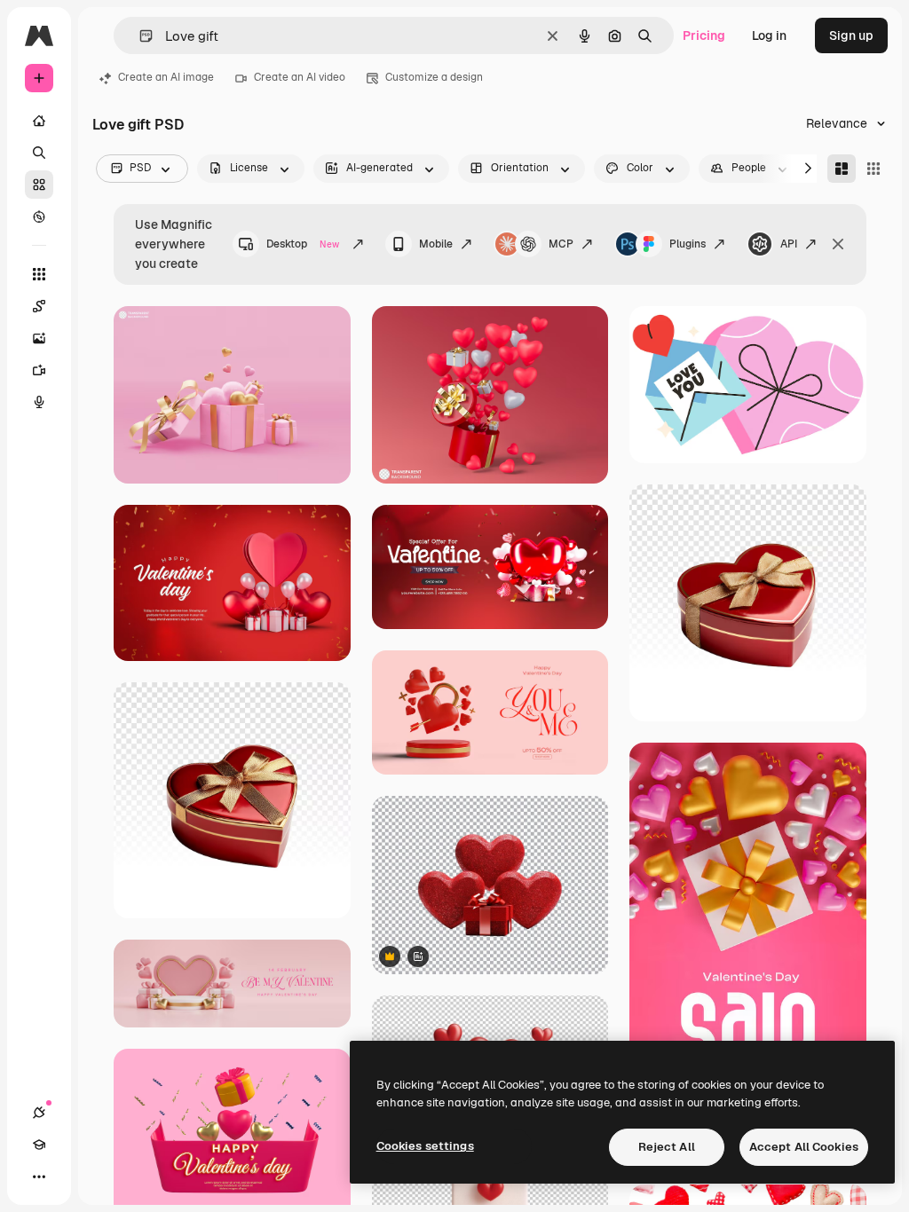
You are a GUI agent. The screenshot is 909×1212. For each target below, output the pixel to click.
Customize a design (434, 77)
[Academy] (39, 1144)
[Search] (39, 152)
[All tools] (39, 274)
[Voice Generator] (39, 402)
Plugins (687, 244)
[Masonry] (841, 168)
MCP (561, 244)
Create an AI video (299, 77)
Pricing (704, 35)
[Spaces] (39, 306)
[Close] (838, 244)
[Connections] (39, 1112)
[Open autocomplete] (139, 36)
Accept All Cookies (803, 1146)
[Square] (873, 168)
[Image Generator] (39, 338)
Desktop (302, 244)
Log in (769, 35)
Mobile (436, 244)
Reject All (666, 1146)
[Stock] (39, 184)
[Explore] (39, 216)
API (788, 244)
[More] (39, 1176)
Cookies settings (425, 1145)
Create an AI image (166, 77)
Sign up (851, 35)
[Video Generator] (39, 370)
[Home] (39, 120)
